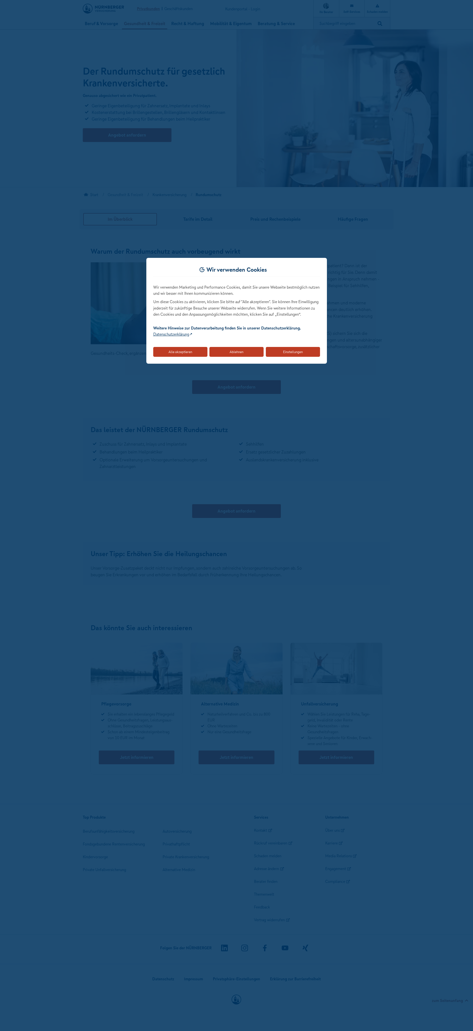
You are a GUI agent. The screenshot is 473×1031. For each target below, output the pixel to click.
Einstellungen (293, 351)
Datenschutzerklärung (171, 334)
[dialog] (236, 311)
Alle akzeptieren (180, 351)
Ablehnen (236, 351)
